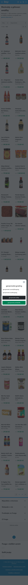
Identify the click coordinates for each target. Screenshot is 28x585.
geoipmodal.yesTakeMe (14, 302)
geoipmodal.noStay (14, 297)
